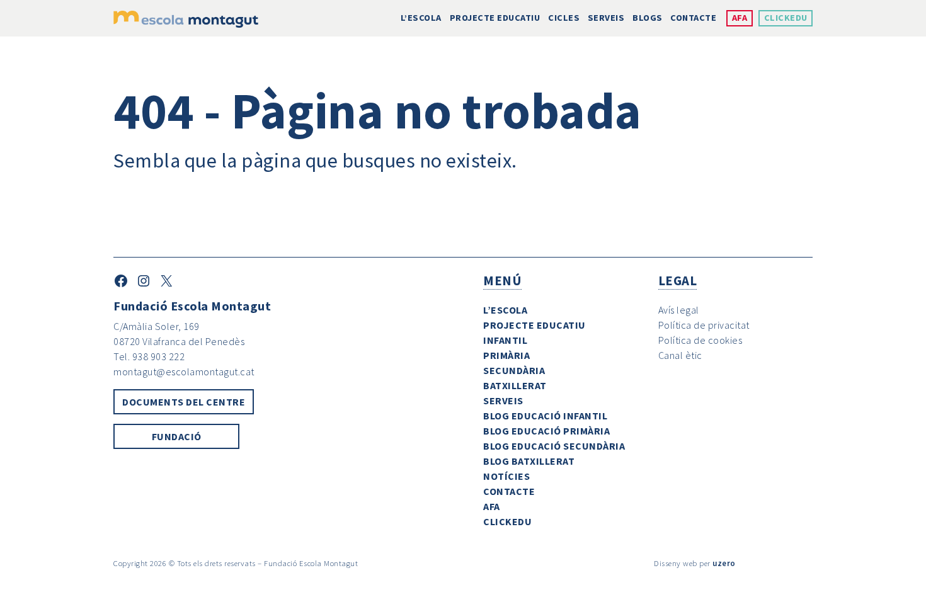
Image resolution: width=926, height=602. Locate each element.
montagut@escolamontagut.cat (183, 371)
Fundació (177, 436)
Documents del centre (183, 401)
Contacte (693, 17)
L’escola (421, 17)
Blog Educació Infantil (545, 415)
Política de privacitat (704, 325)
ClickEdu (786, 17)
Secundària (514, 370)
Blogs (647, 17)
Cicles (564, 17)
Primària (506, 355)
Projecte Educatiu (495, 17)
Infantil (505, 340)
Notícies (506, 476)
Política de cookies (700, 340)
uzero (724, 563)
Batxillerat (515, 385)
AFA (740, 17)
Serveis (606, 17)
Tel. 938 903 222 (149, 356)
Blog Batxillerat (528, 461)
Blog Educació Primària (546, 430)
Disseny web (675, 563)
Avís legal (678, 310)
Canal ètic (680, 355)
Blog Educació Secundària (554, 446)
